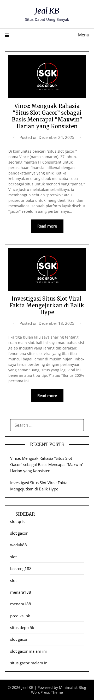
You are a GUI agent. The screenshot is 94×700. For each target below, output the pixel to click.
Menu (83, 35)
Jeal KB (47, 11)
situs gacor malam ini (29, 662)
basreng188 (21, 568)
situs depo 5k (22, 627)
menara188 (20, 592)
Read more (47, 226)
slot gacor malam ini (28, 651)
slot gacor (19, 533)
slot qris (17, 521)
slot (13, 556)
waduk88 (18, 544)
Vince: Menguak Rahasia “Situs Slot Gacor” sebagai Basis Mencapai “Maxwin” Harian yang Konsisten (47, 116)
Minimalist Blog (72, 687)
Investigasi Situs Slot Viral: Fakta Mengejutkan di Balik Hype (47, 305)
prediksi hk (20, 615)
